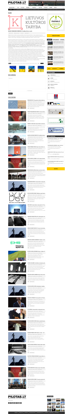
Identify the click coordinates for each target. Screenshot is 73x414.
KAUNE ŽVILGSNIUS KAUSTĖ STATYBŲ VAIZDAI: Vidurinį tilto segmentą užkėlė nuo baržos (58, 41)
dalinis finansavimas (15, 63)
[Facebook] (11, 403)
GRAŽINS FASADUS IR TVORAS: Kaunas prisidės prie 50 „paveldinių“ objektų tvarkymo (56, 152)
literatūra (9, 44)
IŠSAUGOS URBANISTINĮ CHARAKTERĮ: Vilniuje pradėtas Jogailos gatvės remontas (56, 156)
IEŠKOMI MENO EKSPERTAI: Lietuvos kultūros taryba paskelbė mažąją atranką (36, 181)
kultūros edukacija (30, 45)
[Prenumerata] (9, 403)
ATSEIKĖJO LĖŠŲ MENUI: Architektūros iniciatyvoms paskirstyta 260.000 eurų (36, 263)
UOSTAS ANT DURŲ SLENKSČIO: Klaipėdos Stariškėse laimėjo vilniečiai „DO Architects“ (58, 62)
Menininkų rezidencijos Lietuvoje (21, 46)
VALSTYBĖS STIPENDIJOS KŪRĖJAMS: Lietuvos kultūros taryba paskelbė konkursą (36, 356)
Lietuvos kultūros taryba (33, 63)
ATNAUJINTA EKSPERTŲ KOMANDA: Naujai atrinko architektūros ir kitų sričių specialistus (36, 274)
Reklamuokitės (32, 412)
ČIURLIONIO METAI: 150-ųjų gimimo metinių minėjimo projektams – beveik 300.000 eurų (36, 100)
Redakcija (21, 412)
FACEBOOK (52, 81)
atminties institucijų (11, 45)
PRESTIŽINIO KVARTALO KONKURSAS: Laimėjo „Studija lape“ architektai (56, 138)
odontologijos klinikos (56, 154)
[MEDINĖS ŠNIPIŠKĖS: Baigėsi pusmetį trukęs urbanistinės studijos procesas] (58, 406)
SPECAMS (62, 39)
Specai (55, 7)
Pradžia (16, 412)
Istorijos (45, 7)
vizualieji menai (37, 43)
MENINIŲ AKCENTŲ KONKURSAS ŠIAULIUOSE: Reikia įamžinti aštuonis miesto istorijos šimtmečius (58, 46)
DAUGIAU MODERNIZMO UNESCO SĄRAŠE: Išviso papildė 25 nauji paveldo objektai (56, 161)
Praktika (34, 7)
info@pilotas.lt (52, 85)
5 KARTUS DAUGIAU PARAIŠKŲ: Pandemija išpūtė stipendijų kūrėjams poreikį (36, 344)
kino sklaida (26, 44)
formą (28, 49)
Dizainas (27, 7)
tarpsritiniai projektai (32, 44)
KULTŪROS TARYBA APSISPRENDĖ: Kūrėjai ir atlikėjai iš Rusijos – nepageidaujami (36, 251)
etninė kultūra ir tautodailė (19, 44)
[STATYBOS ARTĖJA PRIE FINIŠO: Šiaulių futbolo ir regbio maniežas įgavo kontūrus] (54, 403)
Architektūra (11, 7)
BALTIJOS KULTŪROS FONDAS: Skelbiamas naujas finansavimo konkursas (36, 193)
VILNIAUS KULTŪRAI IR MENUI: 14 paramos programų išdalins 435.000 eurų (36, 379)
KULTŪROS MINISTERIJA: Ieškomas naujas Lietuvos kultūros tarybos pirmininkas (36, 367)
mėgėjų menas (23, 45)
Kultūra (40, 7)
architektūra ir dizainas (30, 43)
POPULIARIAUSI (56, 39)
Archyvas (51, 412)
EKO (18, 7)
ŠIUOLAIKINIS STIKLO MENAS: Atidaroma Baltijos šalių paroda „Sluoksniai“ (58, 52)
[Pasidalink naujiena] (13, 403)
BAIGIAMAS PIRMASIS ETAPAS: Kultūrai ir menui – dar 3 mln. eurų (36, 332)
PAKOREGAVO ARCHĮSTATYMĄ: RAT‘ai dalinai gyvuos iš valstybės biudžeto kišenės (36, 216)
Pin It (38, 63)
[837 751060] (17, 403)
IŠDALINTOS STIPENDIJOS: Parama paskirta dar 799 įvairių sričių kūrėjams (36, 297)
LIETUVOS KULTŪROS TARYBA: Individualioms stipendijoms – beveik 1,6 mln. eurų (36, 286)
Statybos (22, 7)
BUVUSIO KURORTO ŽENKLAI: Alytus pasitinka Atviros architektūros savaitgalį (16, 9)
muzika (13, 44)
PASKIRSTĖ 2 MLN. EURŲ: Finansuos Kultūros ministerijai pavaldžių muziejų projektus (36, 123)
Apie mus (26, 412)
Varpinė (50, 7)
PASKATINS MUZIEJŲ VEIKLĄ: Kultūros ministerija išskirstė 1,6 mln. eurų (36, 170)
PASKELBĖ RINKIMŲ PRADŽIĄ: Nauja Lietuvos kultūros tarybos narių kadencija (36, 146)
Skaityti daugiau (32, 108)
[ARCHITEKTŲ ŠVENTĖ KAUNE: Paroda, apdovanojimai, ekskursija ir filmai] (58, 410)
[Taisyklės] (21, 403)
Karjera (46, 412)
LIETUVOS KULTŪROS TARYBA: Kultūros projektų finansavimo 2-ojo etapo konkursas (36, 321)
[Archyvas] (19, 403)
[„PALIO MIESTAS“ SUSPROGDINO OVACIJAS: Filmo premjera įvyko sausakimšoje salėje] (54, 410)
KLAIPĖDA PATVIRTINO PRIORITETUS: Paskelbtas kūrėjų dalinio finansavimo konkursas (36, 135)
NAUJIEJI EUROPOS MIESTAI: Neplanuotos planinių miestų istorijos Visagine (46, 9)
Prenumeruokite (40, 412)
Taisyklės (56, 412)
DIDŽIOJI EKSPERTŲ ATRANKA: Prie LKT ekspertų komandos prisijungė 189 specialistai (36, 158)
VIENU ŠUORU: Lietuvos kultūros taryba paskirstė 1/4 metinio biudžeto (36, 205)
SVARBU (51, 78)
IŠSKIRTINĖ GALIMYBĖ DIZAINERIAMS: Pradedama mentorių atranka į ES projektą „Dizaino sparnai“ (36, 239)
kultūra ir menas (20, 63)
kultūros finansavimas (26, 63)
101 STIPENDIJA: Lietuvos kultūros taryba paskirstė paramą (36, 309)
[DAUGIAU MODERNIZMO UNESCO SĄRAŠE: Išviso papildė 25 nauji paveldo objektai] (63, 403)
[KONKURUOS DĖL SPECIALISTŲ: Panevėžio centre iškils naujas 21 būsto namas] (58, 403)
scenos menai (42, 43)
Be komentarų (17, 33)
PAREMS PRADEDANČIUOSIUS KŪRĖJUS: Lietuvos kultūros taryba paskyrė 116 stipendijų (36, 111)
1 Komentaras (36, 148)
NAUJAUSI (49, 39)
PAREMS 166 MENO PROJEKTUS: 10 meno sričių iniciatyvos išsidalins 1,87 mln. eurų (36, 228)
